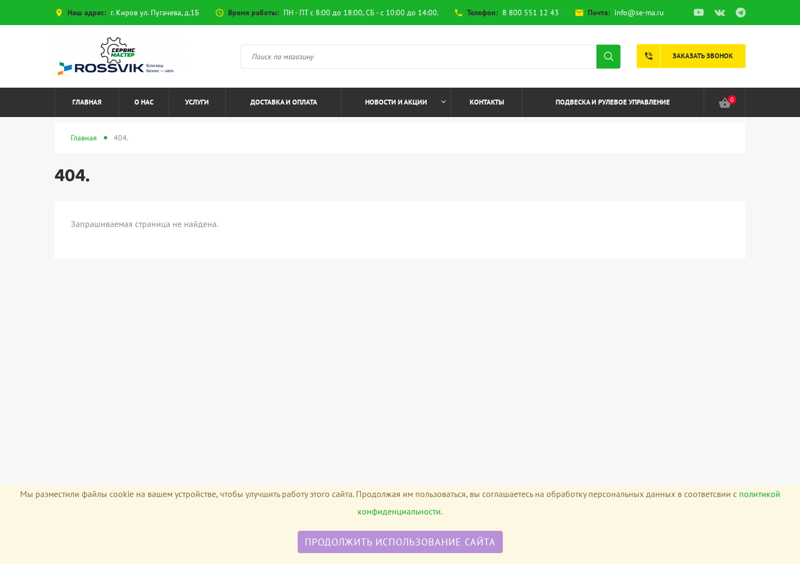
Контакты (487, 102)
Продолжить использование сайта (400, 542)
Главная (87, 102)
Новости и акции (396, 102)
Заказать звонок (688, 56)
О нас (143, 102)
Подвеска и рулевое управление (613, 102)
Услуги (197, 102)
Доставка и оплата (283, 102)
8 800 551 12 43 (530, 12)
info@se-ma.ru (639, 12)
